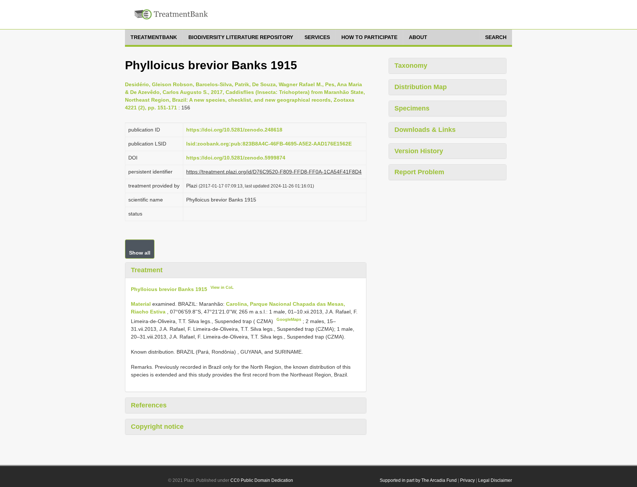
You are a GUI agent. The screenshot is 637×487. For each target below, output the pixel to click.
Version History (418, 151)
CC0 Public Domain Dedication (261, 480)
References (149, 405)
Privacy (467, 480)
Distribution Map (420, 87)
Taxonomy (410, 65)
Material (141, 304)
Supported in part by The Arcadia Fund (418, 480)
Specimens (411, 108)
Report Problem (419, 172)
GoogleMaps (288, 319)
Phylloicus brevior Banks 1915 (169, 289)
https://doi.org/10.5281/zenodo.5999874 (235, 158)
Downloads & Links (425, 129)
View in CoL (222, 287)
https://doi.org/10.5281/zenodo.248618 (234, 130)
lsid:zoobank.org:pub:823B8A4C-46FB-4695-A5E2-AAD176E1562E (269, 144)
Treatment (147, 270)
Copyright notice (157, 426)
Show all (139, 253)
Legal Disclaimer (495, 480)
